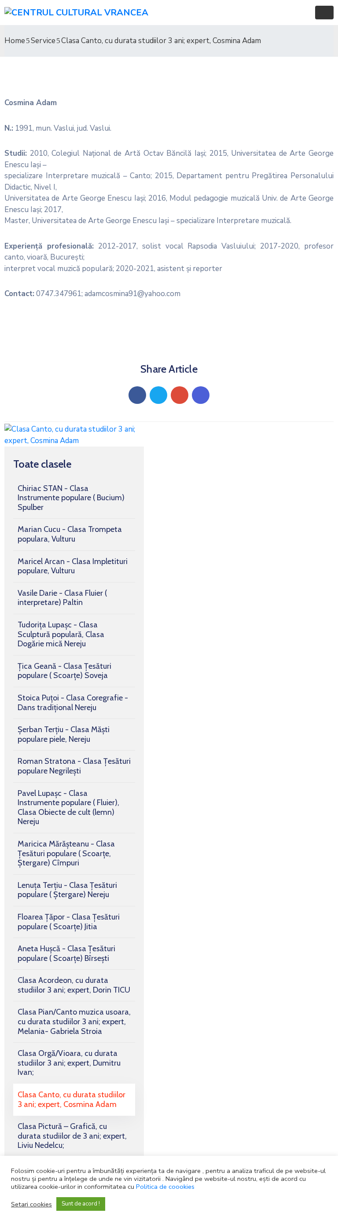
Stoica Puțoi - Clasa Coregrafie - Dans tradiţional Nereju (73, 702)
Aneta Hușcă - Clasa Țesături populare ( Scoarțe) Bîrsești (66, 953)
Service (43, 41)
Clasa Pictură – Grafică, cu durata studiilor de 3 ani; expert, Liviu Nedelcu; (72, 1135)
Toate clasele (42, 464)
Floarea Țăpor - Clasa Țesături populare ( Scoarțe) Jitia (69, 921)
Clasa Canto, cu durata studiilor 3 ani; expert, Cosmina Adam (71, 1099)
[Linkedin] (200, 395)
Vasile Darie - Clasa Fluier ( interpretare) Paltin (62, 598)
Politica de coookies (165, 1186)
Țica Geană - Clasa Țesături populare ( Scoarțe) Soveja (64, 671)
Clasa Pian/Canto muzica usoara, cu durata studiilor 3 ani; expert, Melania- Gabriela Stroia (74, 1021)
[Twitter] (158, 395)
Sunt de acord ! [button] (81, 1204)
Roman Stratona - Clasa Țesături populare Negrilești (74, 766)
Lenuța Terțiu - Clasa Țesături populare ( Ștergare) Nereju (67, 890)
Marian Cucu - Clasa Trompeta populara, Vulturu (70, 534)
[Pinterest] (179, 395)
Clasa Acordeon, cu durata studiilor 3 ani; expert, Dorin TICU (74, 985)
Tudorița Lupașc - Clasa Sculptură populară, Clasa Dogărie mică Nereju (61, 634)
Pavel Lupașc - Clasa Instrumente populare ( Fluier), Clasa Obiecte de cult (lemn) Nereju (68, 807)
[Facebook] (137, 395)
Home (14, 41)
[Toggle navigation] (324, 12)
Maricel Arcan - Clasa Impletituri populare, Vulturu (73, 566)
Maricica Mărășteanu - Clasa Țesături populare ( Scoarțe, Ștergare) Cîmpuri (66, 853)
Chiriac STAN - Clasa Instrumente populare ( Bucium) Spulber (71, 498)
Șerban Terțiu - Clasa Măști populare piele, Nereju (64, 734)
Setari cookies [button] (31, 1204)
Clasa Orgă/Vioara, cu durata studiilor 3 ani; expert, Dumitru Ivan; (69, 1062)
